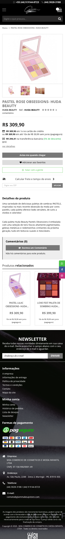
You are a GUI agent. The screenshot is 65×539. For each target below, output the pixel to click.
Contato (6, 388)
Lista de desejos (10, 412)
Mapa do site (9, 392)
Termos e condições (12, 385)
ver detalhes (8, 146)
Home (5, 28)
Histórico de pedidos (12, 408)
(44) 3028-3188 (52, 2)
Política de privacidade (13, 381)
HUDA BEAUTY (9, 109)
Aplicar (57, 185)
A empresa (7, 373)
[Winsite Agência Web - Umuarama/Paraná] (32, 535)
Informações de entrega (14, 377)
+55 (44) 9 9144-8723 (27, 2)
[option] (11, 90)
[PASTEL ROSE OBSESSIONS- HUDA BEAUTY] (11, 90)
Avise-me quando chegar (33, 155)
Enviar (55, 355)
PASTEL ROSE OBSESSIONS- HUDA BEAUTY (29, 28)
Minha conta (8, 404)
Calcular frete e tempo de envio (33, 179)
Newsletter (7, 416)
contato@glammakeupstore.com (23, 496)
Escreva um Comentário (34, 247)
